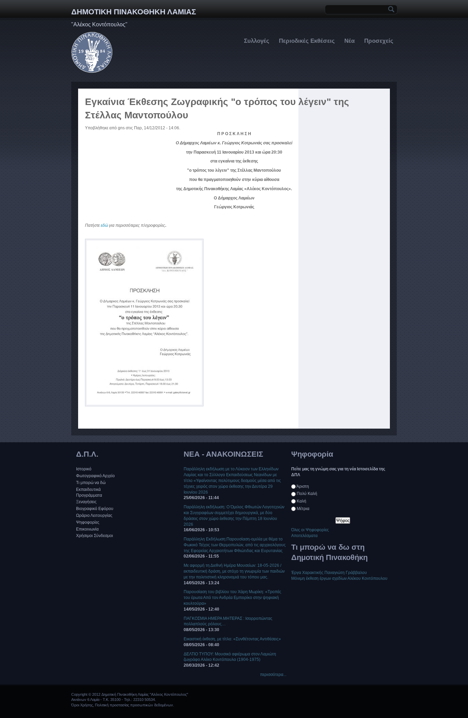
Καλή (301, 501)
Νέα (349, 41)
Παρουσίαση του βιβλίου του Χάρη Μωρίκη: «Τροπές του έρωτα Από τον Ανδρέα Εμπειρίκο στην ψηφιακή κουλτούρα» (232, 597)
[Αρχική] (91, 71)
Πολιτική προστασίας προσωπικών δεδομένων (134, 705)
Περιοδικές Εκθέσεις (307, 41)
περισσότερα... (273, 674)
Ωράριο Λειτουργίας (94, 515)
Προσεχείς (378, 41)
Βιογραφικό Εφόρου (94, 508)
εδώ (104, 225)
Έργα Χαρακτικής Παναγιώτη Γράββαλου (329, 572)
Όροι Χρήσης (82, 705)
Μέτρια (303, 508)
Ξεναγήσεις (86, 501)
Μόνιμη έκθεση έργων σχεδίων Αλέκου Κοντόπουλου (339, 578)
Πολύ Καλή (307, 493)
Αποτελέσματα (304, 535)
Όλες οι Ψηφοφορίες (310, 529)
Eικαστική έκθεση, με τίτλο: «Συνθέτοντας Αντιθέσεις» (232, 639)
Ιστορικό (83, 469)
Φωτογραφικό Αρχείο (95, 475)
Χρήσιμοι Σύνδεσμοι (94, 535)
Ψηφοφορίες (87, 522)
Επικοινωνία (87, 529)
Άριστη (302, 486)
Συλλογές (256, 41)
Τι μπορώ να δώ (91, 482)
